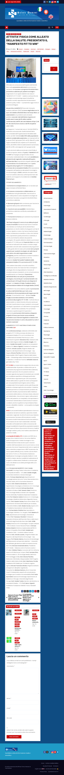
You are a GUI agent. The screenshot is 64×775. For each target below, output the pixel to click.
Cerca (46, 60)
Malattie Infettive (49, 279)
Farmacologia (17, 613)
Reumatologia (48, 338)
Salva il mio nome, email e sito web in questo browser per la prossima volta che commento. (21, 731)
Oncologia (13, 34)
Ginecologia (47, 265)
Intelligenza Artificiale (35, 610)
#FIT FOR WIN (40, 49)
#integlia (47, 49)
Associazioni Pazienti (50, 209)
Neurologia (47, 294)
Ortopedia (47, 313)
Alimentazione (48, 198)
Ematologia (47, 235)
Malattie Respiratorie (50, 287)
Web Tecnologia (49, 390)
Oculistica (47, 302)
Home (42, 763)
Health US (47, 268)
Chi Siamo (55, 766)
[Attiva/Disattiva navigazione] (49, 27)
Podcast (46, 324)
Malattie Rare (48, 283)
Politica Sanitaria (49, 327)
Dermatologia (18, 610)
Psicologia (47, 335)
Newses (27, 766)
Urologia (46, 375)
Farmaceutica (48, 242)
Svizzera (46, 368)
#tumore (38, 51)
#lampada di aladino (16, 51)
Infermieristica (48, 272)
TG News (46, 372)
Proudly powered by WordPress (13, 766)
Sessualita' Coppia (49, 357)
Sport (19, 34)
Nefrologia (47, 290)
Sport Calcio (47, 364)
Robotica (35, 618)
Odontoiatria (47, 305)
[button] (53, 27)
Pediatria (46, 320)
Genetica (17, 617)
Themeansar (8, 768)
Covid (45, 224)
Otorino (46, 316)
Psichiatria (47, 331)
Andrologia (47, 205)
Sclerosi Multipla (49, 350)
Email (9, 708)
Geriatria (46, 261)
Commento (11, 666)
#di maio (33, 49)
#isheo (53, 49)
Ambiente (17, 638)
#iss (8, 51)
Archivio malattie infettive (52, 763)
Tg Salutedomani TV (53, 771)
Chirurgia (46, 220)
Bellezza (46, 213)
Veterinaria (47, 383)
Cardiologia (47, 217)
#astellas (26, 49)
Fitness (46, 250)
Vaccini (17, 626)
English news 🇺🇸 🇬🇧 (39, 769)
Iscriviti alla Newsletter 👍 (52, 769)
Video (45, 386)
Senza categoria (49, 353)
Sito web (9, 718)
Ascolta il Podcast (47, 766)
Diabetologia (47, 231)
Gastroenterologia (49, 254)
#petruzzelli (26, 51)
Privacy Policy (43, 771)
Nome (9, 698)
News (8, 34)
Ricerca (17, 624)
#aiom (20, 49)
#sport (32, 51)
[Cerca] (53, 69)
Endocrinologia (48, 239)
